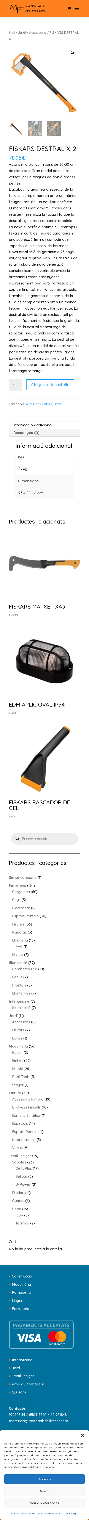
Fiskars (47, 404)
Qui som (19, 1392)
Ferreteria (20, 1308)
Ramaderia (21, 1292)
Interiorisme (22, 1360)
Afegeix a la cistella (50, 384)
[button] (82, 1435)
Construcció (22, 1276)
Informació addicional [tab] (32, 425)
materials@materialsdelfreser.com (38, 1421)
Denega (45, 1491)
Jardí (22, 32)
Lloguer (18, 1300)
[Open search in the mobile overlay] (44, 839)
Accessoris (37, 32)
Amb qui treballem (28, 1384)
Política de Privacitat (50, 1513)
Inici (12, 32)
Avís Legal (71, 1513)
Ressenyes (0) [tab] (26, 432)
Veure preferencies (44, 1503)
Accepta (44, 1479)
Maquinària (21, 1284)
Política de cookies (23, 1513)
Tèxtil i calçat (23, 1376)
